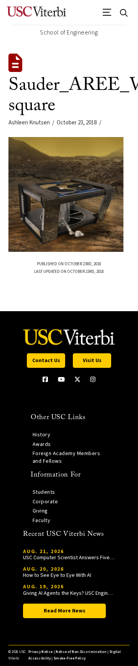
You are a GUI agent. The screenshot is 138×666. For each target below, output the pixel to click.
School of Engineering (69, 32)
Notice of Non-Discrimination (81, 652)
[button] (107, 15)
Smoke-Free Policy (69, 658)
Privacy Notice (40, 652)
